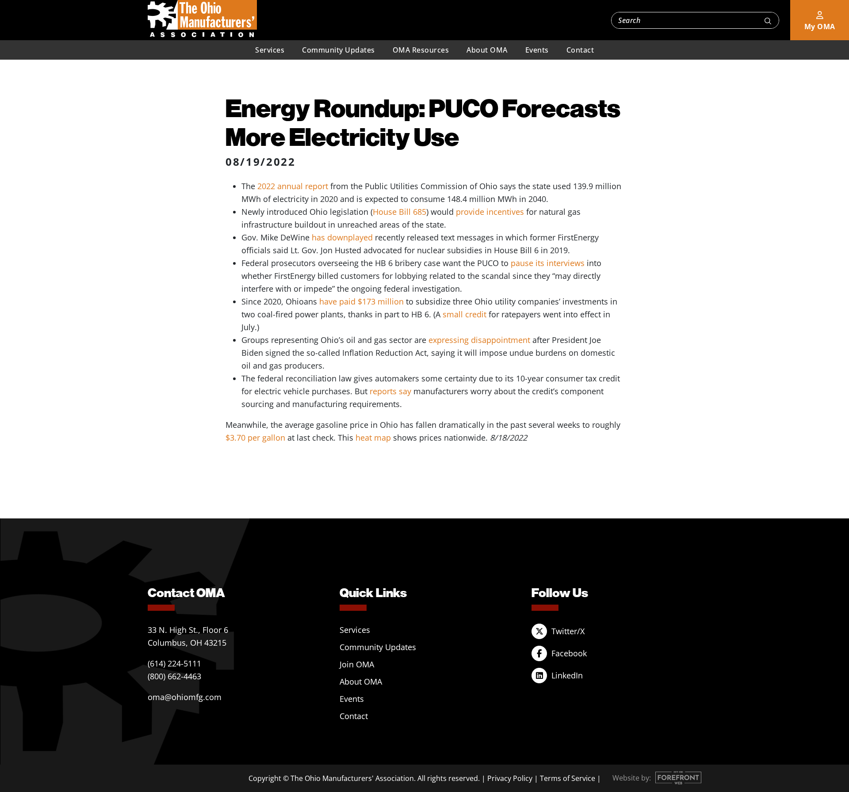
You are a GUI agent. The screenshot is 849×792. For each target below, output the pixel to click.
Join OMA (357, 664)
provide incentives (490, 211)
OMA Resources (421, 50)
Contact (580, 50)
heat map (373, 437)
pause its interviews (548, 263)
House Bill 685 (399, 211)
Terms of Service (567, 778)
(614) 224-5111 (174, 663)
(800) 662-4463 (174, 676)
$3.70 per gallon (255, 437)
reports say (390, 391)
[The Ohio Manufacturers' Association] (202, 19)
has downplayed (342, 237)
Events (537, 50)
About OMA (487, 50)
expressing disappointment (479, 340)
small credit (464, 314)
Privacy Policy (509, 778)
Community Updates (338, 50)
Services (269, 50)
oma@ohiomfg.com (185, 697)
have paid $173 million (361, 301)
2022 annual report (292, 186)
